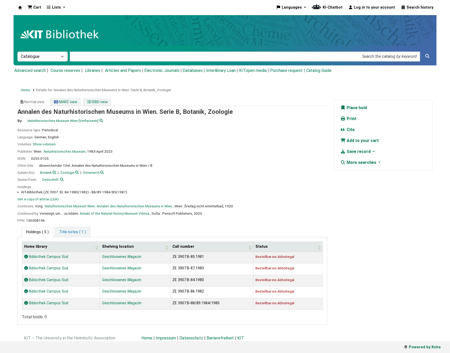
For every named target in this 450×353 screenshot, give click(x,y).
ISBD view (99, 102)
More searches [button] (361, 162)
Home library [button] (35, 246)
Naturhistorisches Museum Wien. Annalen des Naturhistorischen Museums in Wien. (109, 206)
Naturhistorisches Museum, (65, 151)
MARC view (67, 102)
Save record (359, 151)
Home (25, 90)
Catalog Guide (319, 70)
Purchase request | (288, 70)
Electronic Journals (161, 70)
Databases (193, 70)
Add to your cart (362, 140)
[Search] (427, 56)
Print (351, 118)
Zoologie (67, 172)
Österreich (91, 172)
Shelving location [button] (118, 246)
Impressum (166, 338)
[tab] (72, 232)
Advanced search (30, 70)
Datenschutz (191, 338)
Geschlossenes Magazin (121, 257)
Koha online (20, 7)
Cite (350, 129)
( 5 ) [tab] (37, 232)
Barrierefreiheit (220, 338)
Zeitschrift (50, 179)
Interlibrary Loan (221, 70)
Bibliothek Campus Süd (48, 257)
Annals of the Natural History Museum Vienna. (115, 213)
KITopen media (253, 70)
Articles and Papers (123, 70)
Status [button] (261, 246)
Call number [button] (183, 246)
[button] (34, 8)
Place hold (356, 107)
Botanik (46, 172)
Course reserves (65, 70)
